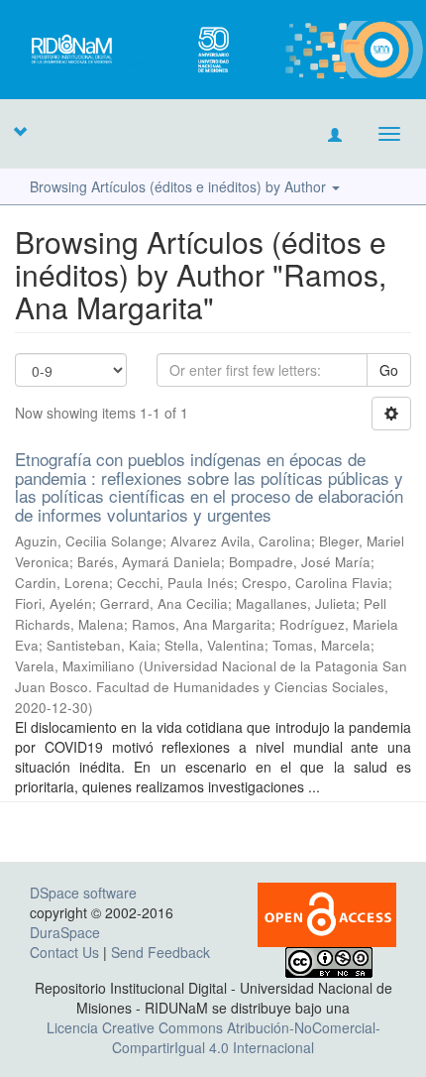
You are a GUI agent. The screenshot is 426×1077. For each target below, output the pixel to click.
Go (388, 370)
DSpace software (83, 892)
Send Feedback (160, 952)
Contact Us (64, 952)
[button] (20, 131)
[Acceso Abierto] (327, 912)
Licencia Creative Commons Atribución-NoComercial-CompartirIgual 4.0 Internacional (213, 1037)
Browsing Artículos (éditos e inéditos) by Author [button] (180, 186)
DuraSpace (65, 932)
